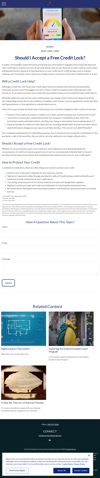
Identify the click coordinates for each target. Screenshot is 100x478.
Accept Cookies (81, 470)
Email (4, 243)
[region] (47, 464)
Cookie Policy (67, 464)
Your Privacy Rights (17, 470)
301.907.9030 (53, 424)
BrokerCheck (71, 449)
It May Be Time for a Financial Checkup (22, 402)
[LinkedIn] (50, 440)
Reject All (62, 470)
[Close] (89, 455)
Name (4, 227)
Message (6, 259)
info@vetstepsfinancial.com (50, 435)
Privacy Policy (79, 464)
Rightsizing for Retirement (15, 348)
